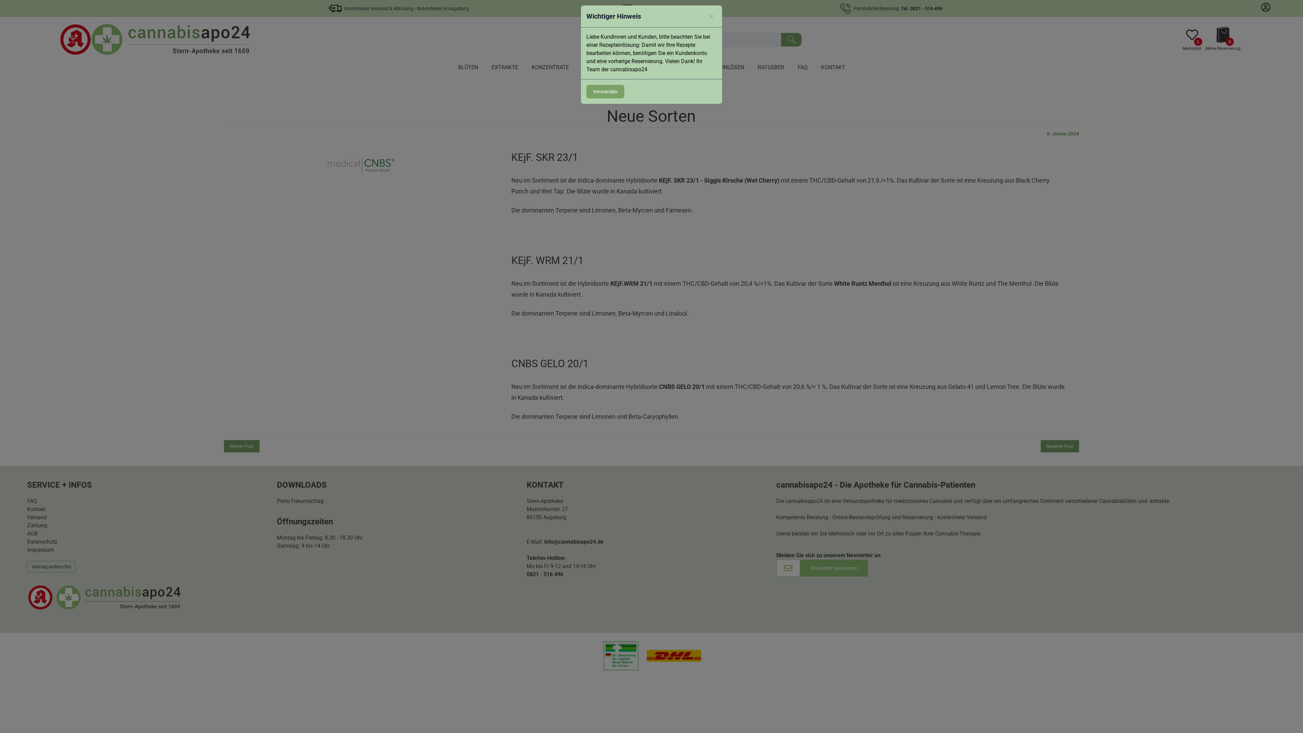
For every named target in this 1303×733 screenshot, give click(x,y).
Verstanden (605, 91)
